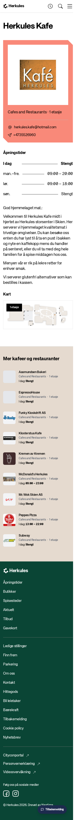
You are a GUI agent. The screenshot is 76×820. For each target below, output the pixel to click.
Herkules (16, 6)
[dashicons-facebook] (6, 793)
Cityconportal (13, 755)
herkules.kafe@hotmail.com (35, 127)
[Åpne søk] (60, 6)
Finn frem (10, 655)
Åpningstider (12, 582)
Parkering (10, 664)
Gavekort (10, 628)
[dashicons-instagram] (15, 793)
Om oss (9, 673)
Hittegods (10, 692)
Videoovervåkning (16, 772)
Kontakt (9, 682)
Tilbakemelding (15, 719)
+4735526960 (24, 135)
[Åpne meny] (70, 6)
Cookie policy (13, 728)
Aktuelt (8, 610)
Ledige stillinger (15, 646)
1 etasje (14, 307)
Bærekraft (11, 710)
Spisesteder (12, 601)
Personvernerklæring (19, 764)
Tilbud (8, 619)
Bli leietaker (12, 701)
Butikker (9, 592)
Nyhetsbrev (12, 737)
